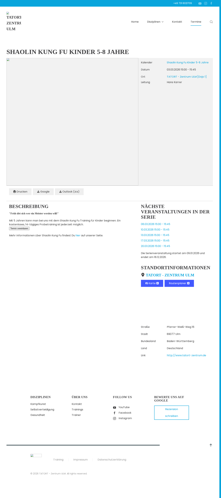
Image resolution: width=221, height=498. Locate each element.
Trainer (76, 415)
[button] (211, 21)
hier (78, 235)
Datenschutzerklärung (112, 459)
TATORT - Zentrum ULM (170, 275)
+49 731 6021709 (182, 3)
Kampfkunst (38, 404)
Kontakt (177, 22)
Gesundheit (37, 415)
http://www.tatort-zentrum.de (186, 355)
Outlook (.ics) (70, 191)
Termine (196, 22)
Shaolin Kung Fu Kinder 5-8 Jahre (188, 62)
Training (58, 459)
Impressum (80, 459)
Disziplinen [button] (153, 22)
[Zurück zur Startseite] (13, 22)
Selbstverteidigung (42, 409)
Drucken (21, 191)
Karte (152, 283)
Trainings (77, 409)
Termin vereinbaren (19, 228)
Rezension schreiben (171, 412)
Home (135, 22)
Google (45, 191)
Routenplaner (178, 283)
